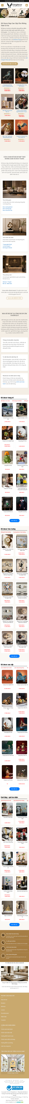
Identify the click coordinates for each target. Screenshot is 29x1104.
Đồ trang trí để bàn (7, 248)
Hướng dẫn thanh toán (7, 1036)
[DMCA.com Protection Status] (19, 1102)
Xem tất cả (14, 520)
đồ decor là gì (17, 39)
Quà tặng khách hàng (19, 800)
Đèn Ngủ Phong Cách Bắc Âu (7, 111)
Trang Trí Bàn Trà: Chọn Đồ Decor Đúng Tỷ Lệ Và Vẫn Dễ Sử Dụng (14, 983)
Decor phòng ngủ (7, 208)
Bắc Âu (4, 283)
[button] (2, 5)
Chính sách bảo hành (7, 1029)
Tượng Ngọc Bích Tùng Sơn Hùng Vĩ (21, 85)
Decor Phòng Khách (14, 1083)
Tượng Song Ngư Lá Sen (22, 417)
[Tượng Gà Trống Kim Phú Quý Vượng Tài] (21, 127)
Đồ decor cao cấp (5, 400)
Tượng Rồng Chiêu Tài (22, 755)
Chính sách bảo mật (6, 1032)
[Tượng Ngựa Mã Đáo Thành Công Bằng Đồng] (7, 75)
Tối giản (9, 282)
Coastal (3, 1020)
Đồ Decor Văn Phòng (9, 1081)
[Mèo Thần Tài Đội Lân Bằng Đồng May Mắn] (7, 127)
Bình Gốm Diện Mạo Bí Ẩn (22, 891)
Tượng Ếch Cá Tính (8, 465)
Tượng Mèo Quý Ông (22, 511)
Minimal (3, 1006)
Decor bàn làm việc (7, 210)
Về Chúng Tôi (9, 1080)
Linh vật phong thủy (19, 667)
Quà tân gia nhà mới (6, 800)
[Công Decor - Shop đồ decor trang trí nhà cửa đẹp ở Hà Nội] (14, 5)
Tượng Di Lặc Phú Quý (8, 780)
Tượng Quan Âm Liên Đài (22, 732)
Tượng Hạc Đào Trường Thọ (22, 780)
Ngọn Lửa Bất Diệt (8, 915)
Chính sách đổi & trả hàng (8, 1039)
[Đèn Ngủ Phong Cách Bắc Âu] (7, 101)
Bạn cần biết (16, 1080)
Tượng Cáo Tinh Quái (8, 488)
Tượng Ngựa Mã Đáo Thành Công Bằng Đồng (7, 85)
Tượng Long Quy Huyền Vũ (22, 684)
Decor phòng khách (7, 207)
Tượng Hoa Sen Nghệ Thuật (8, 440)
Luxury (3, 1010)
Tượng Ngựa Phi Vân (22, 440)
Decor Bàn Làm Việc (19, 1082)
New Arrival (4, 999)
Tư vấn (21, 1080)
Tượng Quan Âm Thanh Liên (8, 755)
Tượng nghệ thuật (7, 244)
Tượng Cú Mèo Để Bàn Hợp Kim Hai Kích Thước (21, 111)
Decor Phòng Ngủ (9, 1082)
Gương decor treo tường (19, 532)
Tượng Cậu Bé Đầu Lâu (8, 511)
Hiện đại (5, 282)
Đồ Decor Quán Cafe (20, 1081)
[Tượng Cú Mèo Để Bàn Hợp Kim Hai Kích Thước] (21, 101)
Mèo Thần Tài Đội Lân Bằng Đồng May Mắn (7, 137)
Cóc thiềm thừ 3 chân (6, 667)
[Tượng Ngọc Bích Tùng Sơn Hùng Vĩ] (21, 75)
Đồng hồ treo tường (6, 532)
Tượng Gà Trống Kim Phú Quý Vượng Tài (21, 137)
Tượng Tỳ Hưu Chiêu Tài (22, 707)
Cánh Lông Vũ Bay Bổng (8, 842)
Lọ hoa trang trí (6, 246)
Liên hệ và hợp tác (6, 1046)
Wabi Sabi (9, 283)
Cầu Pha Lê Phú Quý (22, 866)
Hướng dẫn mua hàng (7, 1043)
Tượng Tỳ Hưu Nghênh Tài (8, 684)
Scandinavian (5, 1013)
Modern (3, 1003)
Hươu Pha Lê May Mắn (8, 817)
